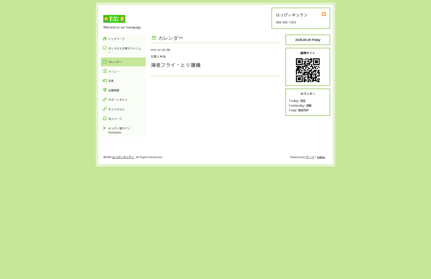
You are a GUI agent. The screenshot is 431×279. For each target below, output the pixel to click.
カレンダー (115, 62)
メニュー (113, 71)
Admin (321, 157)
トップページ (116, 39)
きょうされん (116, 109)
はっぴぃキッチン (123, 157)
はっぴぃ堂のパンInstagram (119, 130)
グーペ (310, 157)
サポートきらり (117, 100)
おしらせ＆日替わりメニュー (124, 50)
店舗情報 (113, 90)
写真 (111, 81)
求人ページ (115, 119)
